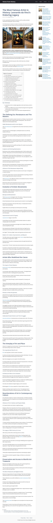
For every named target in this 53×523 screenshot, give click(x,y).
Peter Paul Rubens (6, 300)
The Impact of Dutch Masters (11, 87)
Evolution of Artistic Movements (10, 81)
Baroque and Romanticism (10, 82)
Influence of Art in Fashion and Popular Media (13, 96)
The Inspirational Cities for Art (11, 92)
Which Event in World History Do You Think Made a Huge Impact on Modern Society (46, 18)
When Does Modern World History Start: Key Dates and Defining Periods (46, 23)
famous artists (20, 66)
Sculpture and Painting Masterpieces (12, 78)
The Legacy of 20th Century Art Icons (12, 97)
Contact (45, 1)
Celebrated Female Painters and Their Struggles (14, 90)
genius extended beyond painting (13, 53)
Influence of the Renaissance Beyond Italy (13, 80)
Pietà (10, 386)
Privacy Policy (23, 517)
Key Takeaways (8, 75)
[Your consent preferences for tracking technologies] (51, 521)
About (41, 1)
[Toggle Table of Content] (21, 74)
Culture (5, 509)
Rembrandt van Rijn (7, 267)
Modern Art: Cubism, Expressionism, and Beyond (14, 85)
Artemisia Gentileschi (7, 318)
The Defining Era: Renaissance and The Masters (13, 76)
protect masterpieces (24, 478)
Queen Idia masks (8, 500)
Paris (4, 352)
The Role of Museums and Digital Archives (13, 100)
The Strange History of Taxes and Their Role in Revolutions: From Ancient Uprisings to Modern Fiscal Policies (46, 69)
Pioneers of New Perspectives (11, 88)
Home (36, 1)
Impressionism (6, 217)
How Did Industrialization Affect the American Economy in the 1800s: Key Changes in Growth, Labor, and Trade (46, 40)
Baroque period (7, 197)
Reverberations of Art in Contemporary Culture (13, 95)
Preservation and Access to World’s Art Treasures (13, 98)
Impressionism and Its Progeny (11, 83)
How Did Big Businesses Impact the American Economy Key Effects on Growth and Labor (46, 76)
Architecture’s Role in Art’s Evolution (12, 93)
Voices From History (9, 2)
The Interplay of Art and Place (9, 91)
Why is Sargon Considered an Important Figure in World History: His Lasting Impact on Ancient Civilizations (46, 11)
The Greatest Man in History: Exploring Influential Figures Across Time (16, 510)
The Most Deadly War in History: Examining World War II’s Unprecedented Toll (17, 511)
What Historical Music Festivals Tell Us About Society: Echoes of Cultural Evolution (46, 48)
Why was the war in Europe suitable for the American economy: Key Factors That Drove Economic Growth (46, 61)
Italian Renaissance (8, 126)
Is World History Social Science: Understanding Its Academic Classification (46, 54)
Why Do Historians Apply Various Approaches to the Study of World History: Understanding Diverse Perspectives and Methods (46, 31)
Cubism (21, 237)
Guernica (21, 436)
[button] (49, 1)
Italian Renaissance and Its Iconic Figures (12, 77)
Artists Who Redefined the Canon (10, 86)
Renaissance (6, 178)
